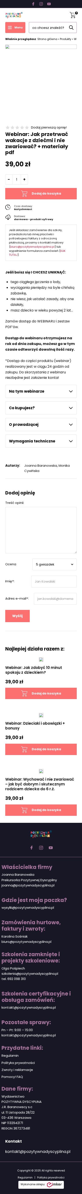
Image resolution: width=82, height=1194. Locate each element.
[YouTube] (49, 4)
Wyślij (17, 616)
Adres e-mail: (17, 598)
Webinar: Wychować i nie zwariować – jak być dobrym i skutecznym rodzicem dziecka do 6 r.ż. (39, 784)
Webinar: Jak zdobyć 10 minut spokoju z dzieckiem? (33, 670)
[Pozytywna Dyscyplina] (14, 15)
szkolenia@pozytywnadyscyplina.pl (30, 973)
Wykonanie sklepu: (33, 1184)
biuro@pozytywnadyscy (21, 941)
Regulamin (10, 1055)
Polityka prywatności (18, 1062)
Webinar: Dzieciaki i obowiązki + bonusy (35, 726)
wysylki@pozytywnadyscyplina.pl (28, 907)
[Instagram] (41, 4)
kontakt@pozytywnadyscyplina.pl (29, 1007)
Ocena (10, 564)
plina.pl (45, 941)
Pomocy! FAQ (12, 1076)
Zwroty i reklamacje (17, 1069)
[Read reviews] (17, 127)
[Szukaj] (71, 27)
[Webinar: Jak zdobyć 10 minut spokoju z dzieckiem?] (41, 659)
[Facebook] (33, 4)
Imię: (9, 581)
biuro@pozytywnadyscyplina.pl (32, 247)
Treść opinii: (14, 502)
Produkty (65, 39)
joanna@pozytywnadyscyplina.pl (28, 885)
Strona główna (47, 39)
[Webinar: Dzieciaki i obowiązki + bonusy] (41, 715)
